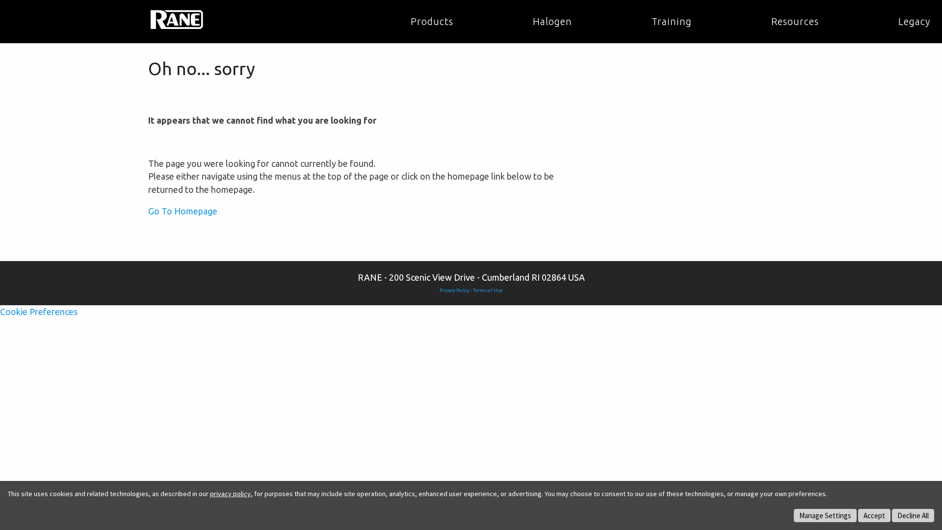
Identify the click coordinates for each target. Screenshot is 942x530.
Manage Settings (825, 515)
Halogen (552, 21)
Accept (874, 515)
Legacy (914, 21)
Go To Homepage (182, 211)
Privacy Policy (455, 290)
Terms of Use (487, 290)
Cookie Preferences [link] (39, 312)
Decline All (913, 515)
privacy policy (230, 493)
